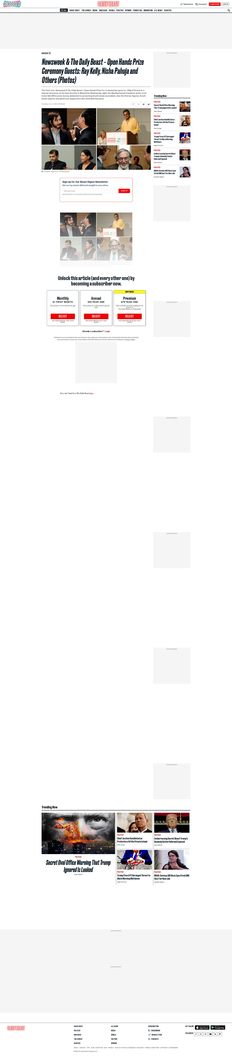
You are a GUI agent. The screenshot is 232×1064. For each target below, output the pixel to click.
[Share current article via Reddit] (149, 104)
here (91, 393)
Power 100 (137, 10)
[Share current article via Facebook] (133, 104)
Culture (114, 1039)
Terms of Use (88, 194)
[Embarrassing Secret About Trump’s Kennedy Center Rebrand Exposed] (185, 160)
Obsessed (103, 10)
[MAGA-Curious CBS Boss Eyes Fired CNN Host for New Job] (185, 177)
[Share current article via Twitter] (138, 104)
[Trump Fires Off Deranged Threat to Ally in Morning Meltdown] (185, 143)
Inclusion (140, 1047)
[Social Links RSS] (215, 1034)
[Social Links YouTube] (210, 1034)
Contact (82, 1047)
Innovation (148, 10)
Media (95, 10)
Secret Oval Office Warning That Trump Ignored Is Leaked (78, 866)
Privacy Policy (98, 194)
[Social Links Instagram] (206, 1034)
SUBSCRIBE (214, 4)
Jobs (92, 1047)
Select (63, 316)
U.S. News (158, 10)
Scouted (167, 10)
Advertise (99, 1047)
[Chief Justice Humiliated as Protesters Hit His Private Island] (185, 126)
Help (105, 1047)
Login (107, 331)
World (113, 1035)
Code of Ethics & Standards (125, 1047)
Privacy (111, 1047)
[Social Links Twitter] (201, 1034)
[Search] (229, 10)
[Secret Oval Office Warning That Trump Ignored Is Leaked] (185, 111)
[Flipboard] (220, 1034)
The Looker (86, 10)
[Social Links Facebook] (196, 1034)
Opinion (128, 10)
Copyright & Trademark (169, 1047)
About (76, 1047)
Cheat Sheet (74, 10)
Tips (88, 1047)
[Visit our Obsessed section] (20, 4)
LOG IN (225, 4)
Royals (112, 10)
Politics (119, 10)
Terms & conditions (152, 1047)
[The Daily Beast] (108, 4)
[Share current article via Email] (143, 104)
